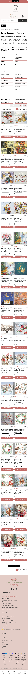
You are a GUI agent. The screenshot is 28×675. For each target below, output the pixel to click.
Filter (3, 25)
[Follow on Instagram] (13, 589)
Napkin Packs (5, 598)
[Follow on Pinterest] (16, 589)
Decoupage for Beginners (15, 4)
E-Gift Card (15, 11)
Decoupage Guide (7, 640)
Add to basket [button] (7, 136)
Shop (3, 639)
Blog (15, 5)
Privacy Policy (6, 618)
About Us (4, 625)
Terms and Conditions (8, 617)
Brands (15, 9)
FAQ (3, 627)
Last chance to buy (7, 609)
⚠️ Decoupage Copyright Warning (11, 629)
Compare (4, 648)
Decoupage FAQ (15, 6)
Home (2, 29)
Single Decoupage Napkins (9, 596)
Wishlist (4, 646)
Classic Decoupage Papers (9, 600)
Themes (15, 8)
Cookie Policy (5, 624)
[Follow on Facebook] (11, 589)
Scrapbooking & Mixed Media (10, 607)
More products (14, 566)
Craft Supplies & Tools (8, 605)
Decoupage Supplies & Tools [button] (20, 47)
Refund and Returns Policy (9, 622)
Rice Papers (5, 602)
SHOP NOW (15, 1)
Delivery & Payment (7, 620)
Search (22, 20)
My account (5, 644)
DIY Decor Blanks (6, 603)
